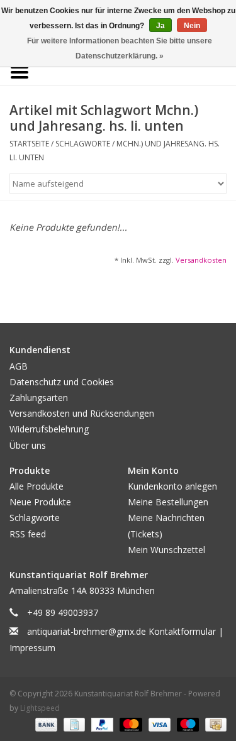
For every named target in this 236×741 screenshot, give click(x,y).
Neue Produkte (40, 502)
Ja (160, 25)
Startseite (29, 143)
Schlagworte (82, 143)
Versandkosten (201, 260)
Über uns (27, 445)
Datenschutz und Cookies (61, 382)
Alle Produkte (36, 486)
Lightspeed (40, 708)
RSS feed (27, 534)
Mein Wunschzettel (166, 550)
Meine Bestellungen (168, 502)
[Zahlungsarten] (45, 723)
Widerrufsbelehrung (49, 429)
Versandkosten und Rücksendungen (81, 413)
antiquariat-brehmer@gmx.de (86, 631)
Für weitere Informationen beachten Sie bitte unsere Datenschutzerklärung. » (119, 48)
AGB (18, 366)
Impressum (32, 648)
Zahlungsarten (38, 397)
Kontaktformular (182, 631)
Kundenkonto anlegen (172, 486)
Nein (192, 25)
